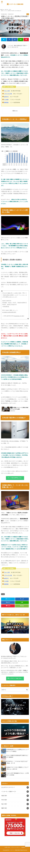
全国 (3, 594)
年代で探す (4, 799)
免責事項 (23, 847)
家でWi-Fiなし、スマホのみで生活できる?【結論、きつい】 (16, 762)
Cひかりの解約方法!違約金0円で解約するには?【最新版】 (17, 756)
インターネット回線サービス (8, 791)
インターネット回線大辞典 (14, 850)
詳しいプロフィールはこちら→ (15, 678)
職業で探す (4, 808)
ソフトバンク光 (8, 93)
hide (16, 110)
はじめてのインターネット (8, 787)
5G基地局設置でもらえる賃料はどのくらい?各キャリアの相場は (17, 750)
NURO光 (6, 102)
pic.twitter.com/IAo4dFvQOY (9, 312)
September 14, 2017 (19, 316)
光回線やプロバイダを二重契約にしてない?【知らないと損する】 (17, 768)
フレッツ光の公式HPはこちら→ (15, 477)
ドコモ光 (6, 99)
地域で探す (4, 795)
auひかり (6, 96)
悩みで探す (4, 804)
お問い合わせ (7, 847)
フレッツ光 (7, 90)
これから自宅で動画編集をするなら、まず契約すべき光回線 (17, 774)
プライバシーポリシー (16, 847)
